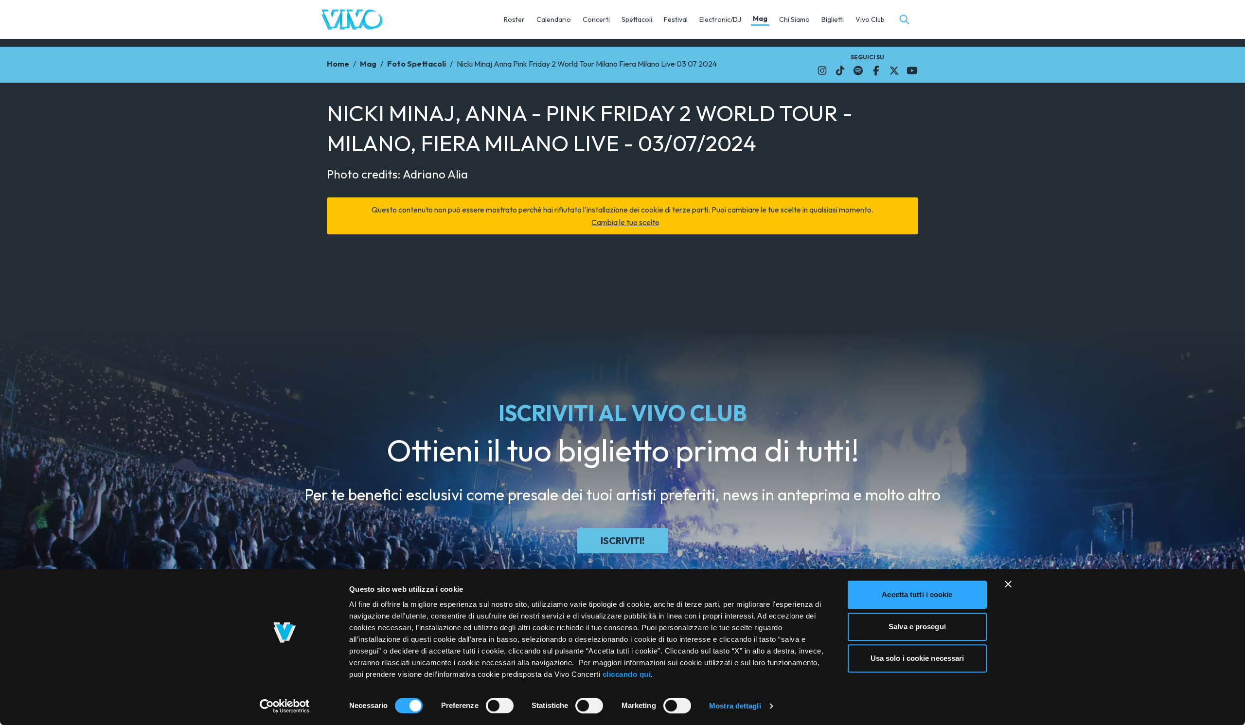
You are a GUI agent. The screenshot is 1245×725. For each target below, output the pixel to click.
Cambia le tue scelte (625, 222)
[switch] (500, 705)
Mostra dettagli (735, 706)
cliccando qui (627, 674)
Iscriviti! (622, 540)
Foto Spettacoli (416, 64)
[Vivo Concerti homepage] (352, 19)
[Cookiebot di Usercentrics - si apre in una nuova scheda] (284, 706)
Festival (676, 19)
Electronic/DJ (720, 19)
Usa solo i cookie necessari (917, 658)
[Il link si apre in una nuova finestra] (822, 70)
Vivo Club (870, 19)
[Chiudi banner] (1008, 584)
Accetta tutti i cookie (917, 594)
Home (338, 64)
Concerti (596, 19)
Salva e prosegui (917, 626)
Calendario (553, 19)
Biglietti (832, 19)
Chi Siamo (794, 19)
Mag (760, 18)
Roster (514, 19)
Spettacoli (637, 19)
